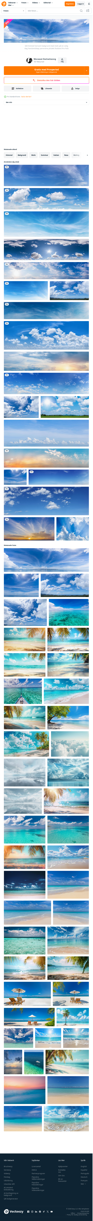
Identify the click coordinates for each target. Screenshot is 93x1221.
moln (33, 154)
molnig (76, 154)
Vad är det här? (26, 97)
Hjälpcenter (61, 1166)
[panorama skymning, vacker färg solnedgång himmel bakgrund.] (29, 528)
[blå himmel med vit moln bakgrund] (46, 223)
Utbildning (8, 1180)
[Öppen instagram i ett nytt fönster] (32, 1211)
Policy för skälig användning (75, 1214)
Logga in (81, 4)
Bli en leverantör (61, 1179)
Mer (10, 5)
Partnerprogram (37, 1173)
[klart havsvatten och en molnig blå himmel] (24, 940)
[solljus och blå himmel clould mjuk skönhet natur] (72, 528)
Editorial (47, 2)
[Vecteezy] (3, 3)
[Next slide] (83, 155)
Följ (62, 62)
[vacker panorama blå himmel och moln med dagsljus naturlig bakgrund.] (46, 432)
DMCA (33, 1169)
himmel (9, 154)
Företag (7, 1176)
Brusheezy (8, 1166)
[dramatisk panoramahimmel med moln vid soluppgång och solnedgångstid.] (46, 457)
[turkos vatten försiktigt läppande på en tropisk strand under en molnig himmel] (68, 940)
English (82, 1166)
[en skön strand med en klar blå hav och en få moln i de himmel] (66, 690)
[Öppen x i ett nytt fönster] (48, 1211)
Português (83, 1173)
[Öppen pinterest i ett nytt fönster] (40, 1211)
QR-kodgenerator (11, 1198)
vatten (56, 154)
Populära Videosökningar (37, 1188)
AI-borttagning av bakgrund (11, 1193)
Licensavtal (35, 1166)
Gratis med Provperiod (46, 70)
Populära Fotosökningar (37, 1183)
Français (82, 1180)
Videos (35, 2)
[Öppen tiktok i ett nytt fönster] (44, 1211)
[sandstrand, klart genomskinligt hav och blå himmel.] (24, 884)
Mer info (9, 102)
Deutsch (82, 1176)
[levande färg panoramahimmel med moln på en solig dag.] (46, 500)
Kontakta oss (60, 1170)
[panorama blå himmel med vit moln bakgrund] (46, 335)
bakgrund (22, 154)
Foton (23, 2)
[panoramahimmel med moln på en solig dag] (46, 383)
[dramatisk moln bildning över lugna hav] (68, 772)
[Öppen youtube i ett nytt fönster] (52, 1211)
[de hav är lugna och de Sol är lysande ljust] (48, 1037)
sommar (44, 154)
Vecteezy (7, 1169)
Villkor (71, 1213)
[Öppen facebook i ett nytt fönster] (28, 1211)
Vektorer (12, 2)
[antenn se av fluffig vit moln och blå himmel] (70, 743)
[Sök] (81, 10)
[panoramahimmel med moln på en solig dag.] (46, 175)
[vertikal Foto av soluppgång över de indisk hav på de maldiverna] (13, 1061)
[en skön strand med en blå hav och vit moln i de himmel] (66, 1118)
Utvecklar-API (9, 1183)
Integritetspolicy (81, 1213)
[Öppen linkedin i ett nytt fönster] (36, 1211)
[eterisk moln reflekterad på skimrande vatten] (24, 772)
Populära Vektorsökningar (37, 1177)
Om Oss (60, 1175)
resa (66, 154)
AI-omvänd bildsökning (8, 1188)
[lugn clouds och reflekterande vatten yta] (23, 800)
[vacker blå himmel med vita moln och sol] (46, 360)
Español (82, 1169)
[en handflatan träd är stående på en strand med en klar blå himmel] (73, 1016)
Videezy (7, 1173)
